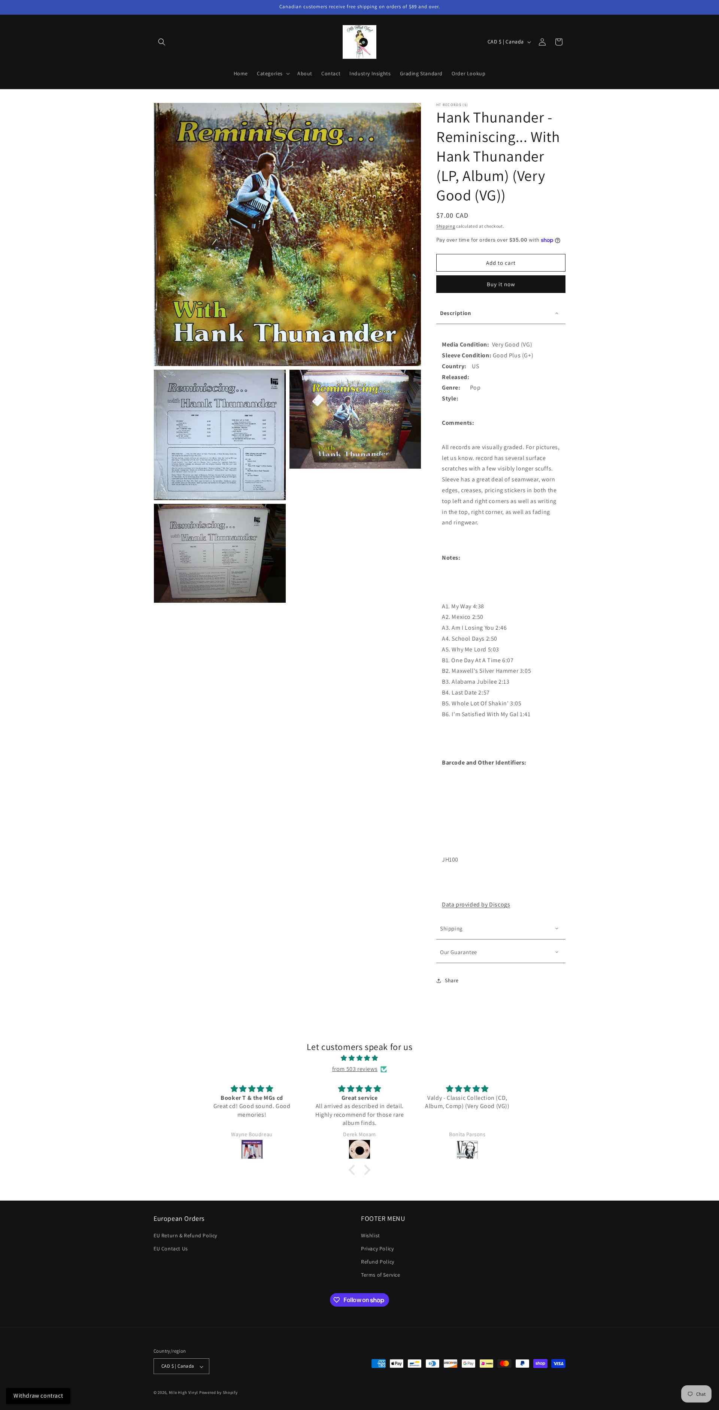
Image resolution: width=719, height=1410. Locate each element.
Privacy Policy (377, 1249)
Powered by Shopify (218, 1392)
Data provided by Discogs (476, 904)
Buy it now (501, 284)
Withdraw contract (38, 1396)
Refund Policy (377, 1262)
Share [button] (452, 980)
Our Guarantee (458, 952)
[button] (162, 42)
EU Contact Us (171, 1249)
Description (455, 313)
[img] (359, 1058)
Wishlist (370, 1235)
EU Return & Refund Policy (185, 1235)
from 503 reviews (355, 1069)
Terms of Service (380, 1275)
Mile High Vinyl (183, 1392)
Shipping (445, 226)
